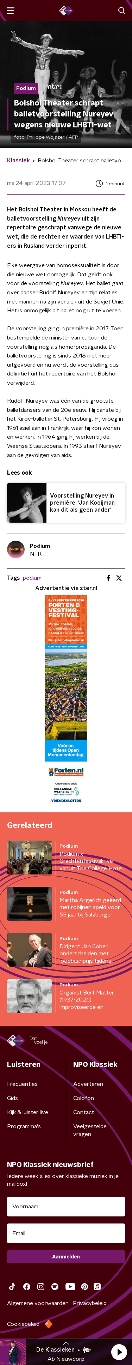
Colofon (83, 1098)
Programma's (24, 1126)
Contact (83, 1112)
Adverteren (88, 1084)
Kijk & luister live (27, 1112)
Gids (12, 1098)
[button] (119, 1352)
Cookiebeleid (23, 1324)
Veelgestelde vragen (90, 1130)
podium (32, 578)
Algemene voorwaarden (38, 1303)
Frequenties (22, 1084)
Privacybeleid (90, 1303)
